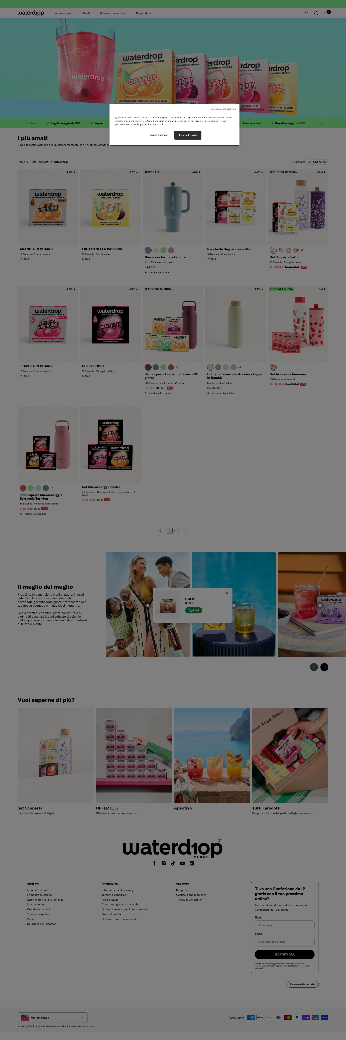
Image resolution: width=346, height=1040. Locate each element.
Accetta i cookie (188, 135)
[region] (174, 125)
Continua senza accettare (223, 109)
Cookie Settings (159, 135)
